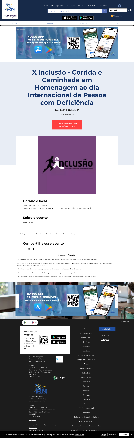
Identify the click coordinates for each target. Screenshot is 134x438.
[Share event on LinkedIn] (34, 249)
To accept (124, 435)
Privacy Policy (79, 435)
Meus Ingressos (86, 333)
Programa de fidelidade (86, 360)
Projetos (86, 413)
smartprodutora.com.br (37, 361)
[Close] (131, 434)
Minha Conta (86, 338)
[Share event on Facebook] (24, 249)
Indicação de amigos (86, 355)
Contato (86, 399)
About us (86, 382)
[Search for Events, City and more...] (104, 11)
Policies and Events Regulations (86, 417)
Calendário (86, 373)
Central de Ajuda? (86, 421)
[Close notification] (131, 423)
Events (86, 364)
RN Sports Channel (86, 408)
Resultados (86, 346)
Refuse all (112, 435)
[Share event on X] (29, 249)
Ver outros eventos (67, 126)
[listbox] (118, 10)
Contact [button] (86, 395)
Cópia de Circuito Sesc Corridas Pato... (86, 430)
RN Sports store (86, 368)
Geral (86, 329)
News (86, 404)
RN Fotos (86, 342)
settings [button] (103, 435)
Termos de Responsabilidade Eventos (86, 426)
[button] (10, 16)
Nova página (86, 377)
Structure (86, 386)
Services (86, 390)
